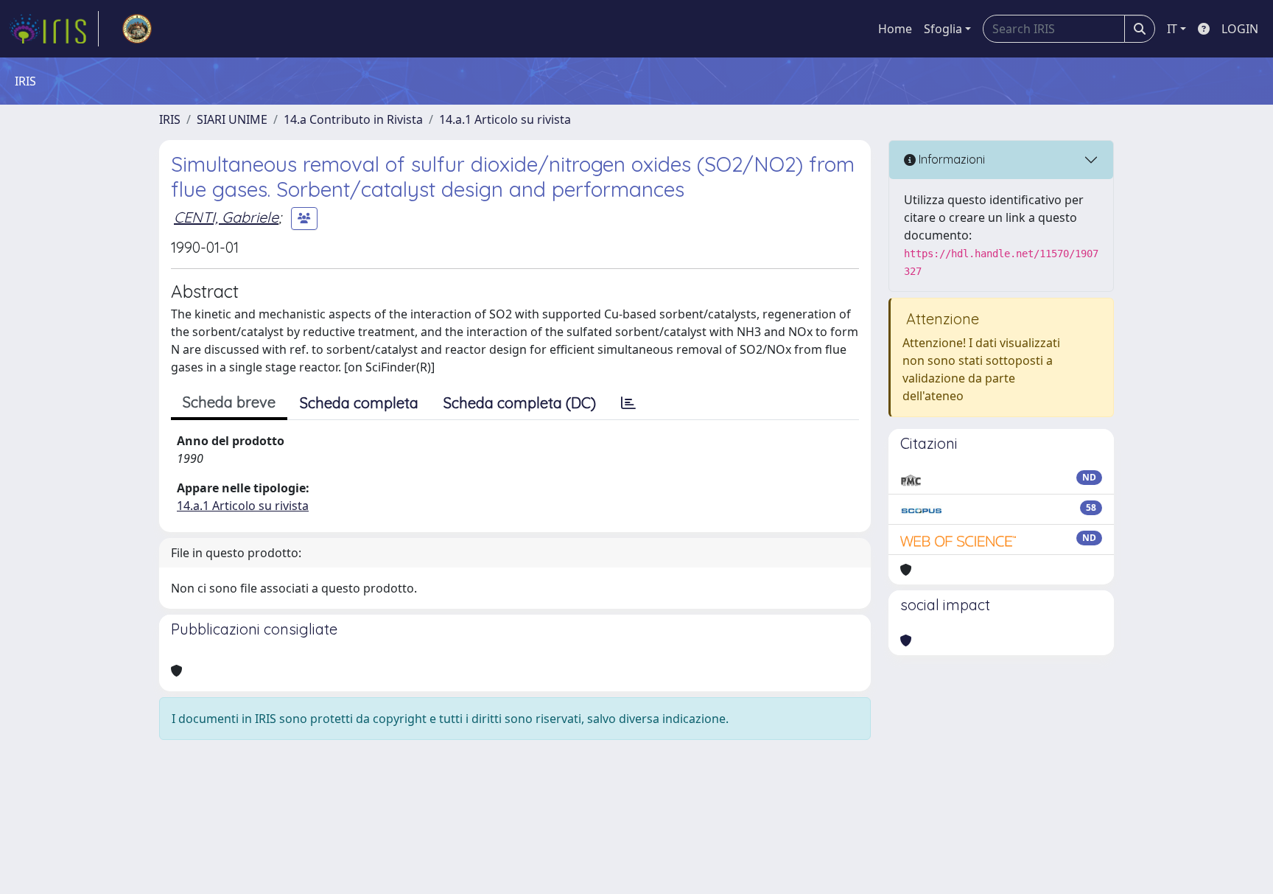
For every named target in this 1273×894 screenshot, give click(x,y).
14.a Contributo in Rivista (353, 119)
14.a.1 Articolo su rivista (505, 119)
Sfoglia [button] (943, 29)
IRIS (169, 119)
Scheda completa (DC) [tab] (519, 403)
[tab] (628, 403)
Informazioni (950, 159)
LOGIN (1239, 29)
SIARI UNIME (232, 119)
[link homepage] (54, 28)
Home (895, 29)
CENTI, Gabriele (226, 217)
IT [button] (1172, 29)
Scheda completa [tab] (359, 403)
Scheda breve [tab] (229, 402)
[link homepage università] (137, 28)
